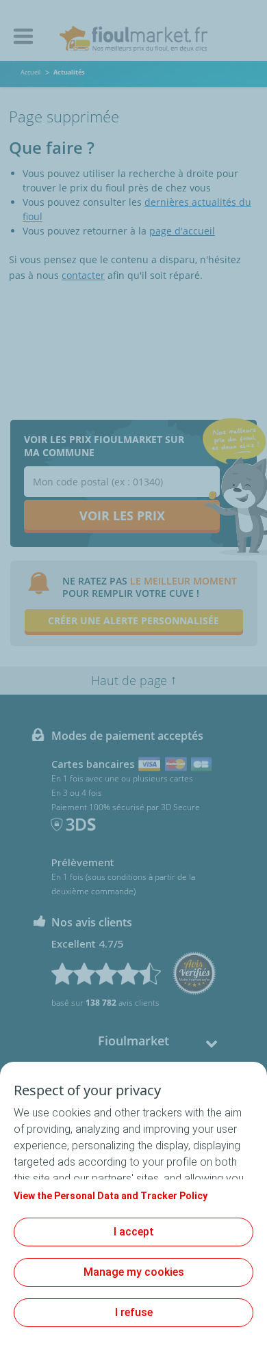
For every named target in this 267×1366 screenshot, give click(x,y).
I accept (134, 1231)
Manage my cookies (134, 1271)
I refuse (134, 1312)
